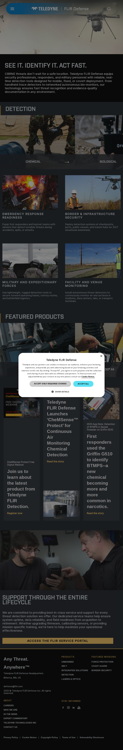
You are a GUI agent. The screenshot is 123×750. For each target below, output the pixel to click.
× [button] (101, 356)
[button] (61, 391)
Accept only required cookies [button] (50, 383)
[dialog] (61, 375)
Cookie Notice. (88, 376)
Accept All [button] (83, 383)
